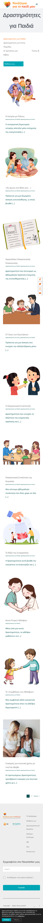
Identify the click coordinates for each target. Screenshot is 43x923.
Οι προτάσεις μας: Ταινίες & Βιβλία (21, 53)
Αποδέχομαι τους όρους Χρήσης (20, 877)
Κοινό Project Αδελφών (16, 620)
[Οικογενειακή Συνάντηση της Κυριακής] (21, 452)
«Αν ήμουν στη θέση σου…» (18, 188)
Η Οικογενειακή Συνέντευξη (18, 406)
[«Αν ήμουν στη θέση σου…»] (21, 163)
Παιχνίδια (7, 47)
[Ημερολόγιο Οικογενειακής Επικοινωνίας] (21, 234)
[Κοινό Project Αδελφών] (21, 595)
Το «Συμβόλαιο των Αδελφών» (20, 692)
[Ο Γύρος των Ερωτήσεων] (21, 309)
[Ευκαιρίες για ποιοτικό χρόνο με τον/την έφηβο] (21, 738)
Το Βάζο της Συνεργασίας (17, 553)
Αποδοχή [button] (6, 920)
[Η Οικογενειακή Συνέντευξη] (21, 381)
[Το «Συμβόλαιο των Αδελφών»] (21, 667)
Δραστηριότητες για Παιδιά (15, 39)
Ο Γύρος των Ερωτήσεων (17, 335)
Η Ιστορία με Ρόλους (15, 116)
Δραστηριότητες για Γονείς (14, 43)
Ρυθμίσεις (16, 920)
